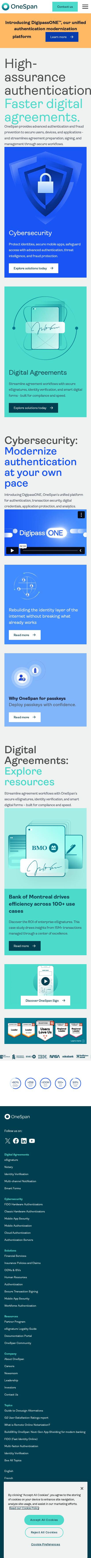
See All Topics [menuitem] (12, 1460)
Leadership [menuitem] (11, 1380)
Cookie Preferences (45, 1544)
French (8, 1478)
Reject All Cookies (44, 1532)
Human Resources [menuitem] (15, 1277)
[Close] (82, 1488)
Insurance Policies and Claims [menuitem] (22, 1263)
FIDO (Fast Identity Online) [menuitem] (21, 1439)
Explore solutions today (30, 268)
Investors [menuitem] (10, 1387)
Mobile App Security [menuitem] (16, 1218)
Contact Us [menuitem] (11, 1394)
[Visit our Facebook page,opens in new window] (17, 1141)
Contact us (65, 6)
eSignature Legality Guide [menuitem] (20, 1328)
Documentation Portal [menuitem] (18, 1336)
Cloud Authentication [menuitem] (17, 1232)
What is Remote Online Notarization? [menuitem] (27, 1424)
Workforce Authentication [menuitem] (20, 1305)
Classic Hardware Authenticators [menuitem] (24, 1211)
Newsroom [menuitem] (11, 1373)
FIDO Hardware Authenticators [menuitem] (23, 1204)
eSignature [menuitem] (11, 1159)
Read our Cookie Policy (24, 1508)
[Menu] (85, 7)
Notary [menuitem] (8, 1167)
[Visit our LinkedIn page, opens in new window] (25, 1141)
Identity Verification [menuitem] (16, 1174)
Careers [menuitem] (9, 1366)
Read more (21, 635)
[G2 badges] (45, 1031)
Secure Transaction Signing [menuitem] (21, 1291)
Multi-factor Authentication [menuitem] (21, 1446)
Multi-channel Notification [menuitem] (20, 1181)
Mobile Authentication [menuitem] (18, 1225)
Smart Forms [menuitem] (12, 1188)
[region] (45, 550)
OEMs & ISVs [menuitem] (12, 1270)
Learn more (58, 37)
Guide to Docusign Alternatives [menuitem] (23, 1410)
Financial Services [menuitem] (15, 1256)
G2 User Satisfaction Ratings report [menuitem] (26, 1417)
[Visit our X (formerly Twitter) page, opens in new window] (8, 1141)
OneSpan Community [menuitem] (17, 1343)
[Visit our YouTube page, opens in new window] (33, 1141)
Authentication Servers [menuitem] (18, 1240)
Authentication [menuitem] (13, 1284)
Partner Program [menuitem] (14, 1321)
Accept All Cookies (44, 1520)
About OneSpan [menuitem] (14, 1359)
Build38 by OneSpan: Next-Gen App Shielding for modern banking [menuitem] (44, 1432)
